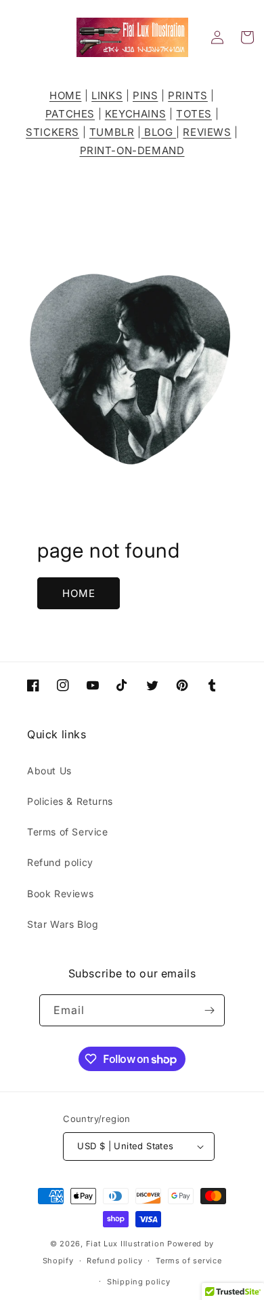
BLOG (159, 132)
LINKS (107, 95)
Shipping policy (139, 1281)
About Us (49, 770)
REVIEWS (207, 132)
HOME (65, 95)
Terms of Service (67, 831)
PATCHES (70, 113)
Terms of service (188, 1260)
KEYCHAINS (135, 113)
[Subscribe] (209, 1010)
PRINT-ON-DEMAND (132, 150)
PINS (145, 95)
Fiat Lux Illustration (125, 1243)
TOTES (194, 113)
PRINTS (188, 95)
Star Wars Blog (62, 924)
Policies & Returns (70, 801)
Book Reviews (60, 893)
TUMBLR (112, 132)
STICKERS (52, 132)
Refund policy (60, 862)
